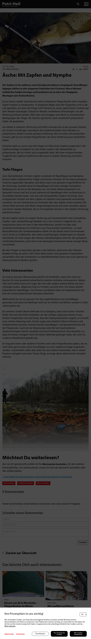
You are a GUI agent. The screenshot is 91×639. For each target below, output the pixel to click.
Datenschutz (9, 634)
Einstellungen (40, 634)
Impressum (20, 634)
